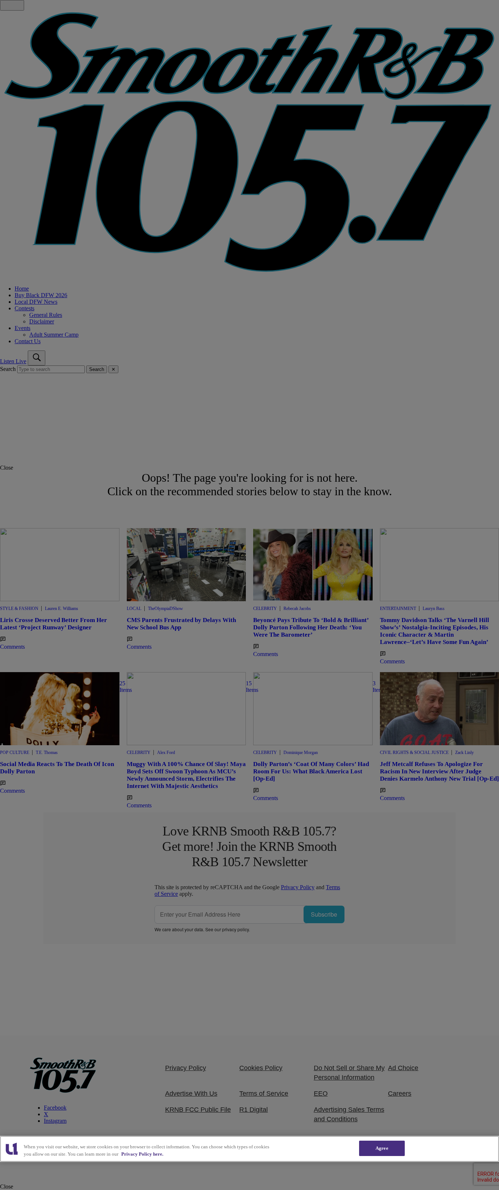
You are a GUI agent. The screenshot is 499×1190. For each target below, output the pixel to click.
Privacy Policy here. (142, 1154)
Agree (382, 1148)
